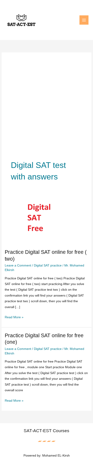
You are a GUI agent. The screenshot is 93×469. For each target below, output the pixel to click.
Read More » (14, 317)
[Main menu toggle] (84, 20)
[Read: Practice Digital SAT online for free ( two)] (46, 220)
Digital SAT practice (48, 265)
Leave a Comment (18, 265)
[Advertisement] (46, 110)
